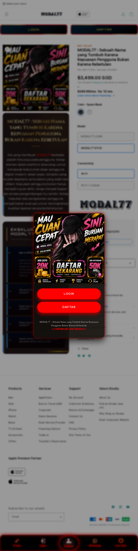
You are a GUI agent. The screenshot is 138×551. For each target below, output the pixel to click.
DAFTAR (69, 307)
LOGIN (69, 293)
